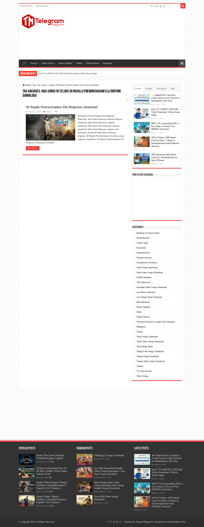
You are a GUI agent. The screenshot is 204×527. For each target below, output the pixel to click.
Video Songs (47, 63)
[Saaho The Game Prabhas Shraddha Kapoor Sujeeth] (27, 459)
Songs (33, 63)
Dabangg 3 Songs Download (109, 455)
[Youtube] (160, 6)
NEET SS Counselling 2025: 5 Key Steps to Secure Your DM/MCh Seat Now (165, 126)
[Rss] (151, 6)
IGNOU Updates (144, 277)
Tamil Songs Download (147, 336)
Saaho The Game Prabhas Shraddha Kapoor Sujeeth (50, 457)
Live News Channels (146, 292)
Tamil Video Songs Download (150, 341)
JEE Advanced (143, 282)
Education (141, 248)
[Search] (183, 6)
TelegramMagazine (144, 522)
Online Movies (92, 63)
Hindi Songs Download (147, 267)
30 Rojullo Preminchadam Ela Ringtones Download (61, 107)
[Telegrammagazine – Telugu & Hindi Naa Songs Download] (42, 21)
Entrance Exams (144, 257)
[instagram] (164, 6)
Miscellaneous (143, 302)
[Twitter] (157, 6)
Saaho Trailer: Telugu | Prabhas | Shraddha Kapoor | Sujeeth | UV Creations (51, 499)
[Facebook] (154, 6)
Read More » (33, 148)
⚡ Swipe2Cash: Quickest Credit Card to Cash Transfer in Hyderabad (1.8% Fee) (165, 98)
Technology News (145, 346)
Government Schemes (147, 262)
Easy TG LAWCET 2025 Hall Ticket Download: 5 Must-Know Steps (67, 73)
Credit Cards (142, 243)
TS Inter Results (144, 371)
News (139, 312)
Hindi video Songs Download (150, 272)
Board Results (143, 238)
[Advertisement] (125, 34)
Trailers (79, 63)
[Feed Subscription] (127, 100)
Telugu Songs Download (148, 356)
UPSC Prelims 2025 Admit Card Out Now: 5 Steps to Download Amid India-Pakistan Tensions (165, 502)
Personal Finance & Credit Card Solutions (156, 322)
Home (24, 63)
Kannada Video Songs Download (152, 287)
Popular (148, 88)
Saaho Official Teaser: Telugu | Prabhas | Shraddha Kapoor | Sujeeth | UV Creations (52, 485)
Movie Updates (65, 63)
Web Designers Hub (176, 522)
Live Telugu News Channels (149, 297)
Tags (172, 88)
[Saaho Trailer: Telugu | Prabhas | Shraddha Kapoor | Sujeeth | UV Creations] (27, 500)
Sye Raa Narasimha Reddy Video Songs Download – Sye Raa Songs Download (109, 471)
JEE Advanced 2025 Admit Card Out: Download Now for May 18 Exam (164, 157)
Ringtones (107, 63)
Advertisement (42, 6)
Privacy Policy (26, 6)
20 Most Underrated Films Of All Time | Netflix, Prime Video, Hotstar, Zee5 (52, 471)
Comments (161, 88)
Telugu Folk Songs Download (150, 351)
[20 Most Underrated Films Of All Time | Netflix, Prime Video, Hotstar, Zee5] (27, 472)
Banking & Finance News (148, 233)
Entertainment (143, 253)
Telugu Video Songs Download (151, 361)
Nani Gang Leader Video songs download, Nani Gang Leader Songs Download (108, 485)
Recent (138, 88)
